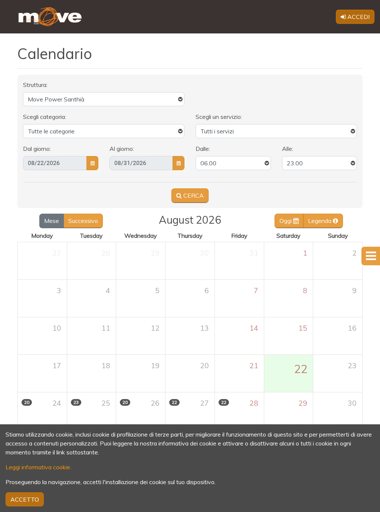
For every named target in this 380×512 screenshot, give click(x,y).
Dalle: (203, 148)
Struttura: (35, 84)
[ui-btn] (92, 163)
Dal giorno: (37, 148)
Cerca (193, 195)
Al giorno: (121, 148)
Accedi (358, 16)
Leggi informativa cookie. (38, 467)
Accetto (24, 499)
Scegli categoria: (44, 116)
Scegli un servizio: (219, 116)
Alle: (287, 148)
